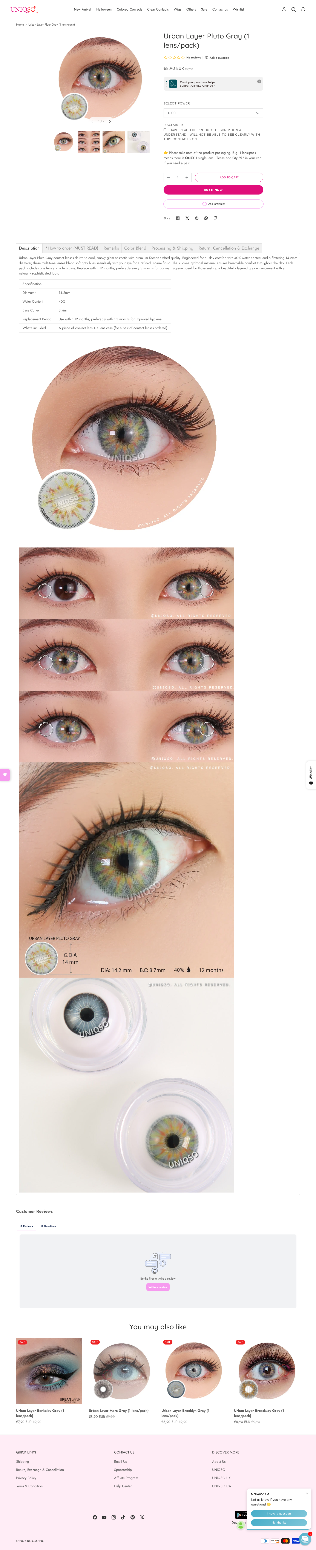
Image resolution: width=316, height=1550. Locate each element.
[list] (101, 79)
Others (191, 9)
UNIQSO (218, 1469)
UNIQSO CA (221, 1486)
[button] (305, 1539)
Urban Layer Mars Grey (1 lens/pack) (119, 1410)
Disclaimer (173, 125)
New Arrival (82, 9)
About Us (218, 1461)
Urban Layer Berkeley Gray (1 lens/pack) (40, 1413)
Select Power (177, 103)
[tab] (29, 248)
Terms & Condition (29, 1486)
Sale (204, 9)
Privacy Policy (26, 1477)
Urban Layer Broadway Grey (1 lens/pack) (259, 1413)
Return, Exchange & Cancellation (40, 1469)
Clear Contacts (158, 9)
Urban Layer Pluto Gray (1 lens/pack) (51, 24)
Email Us (120, 1461)
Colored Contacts (129, 9)
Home (20, 24)
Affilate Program (126, 1477)
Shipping (22, 1461)
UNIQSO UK (221, 1477)
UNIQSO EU (35, 1541)
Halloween (104, 9)
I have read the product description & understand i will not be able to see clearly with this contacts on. (212, 134)
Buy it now (213, 190)
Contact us (220, 9)
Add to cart (229, 177)
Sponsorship (123, 1469)
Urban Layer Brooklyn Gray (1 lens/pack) (185, 1413)
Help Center (123, 1486)
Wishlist (238, 9)
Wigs (177, 9)
